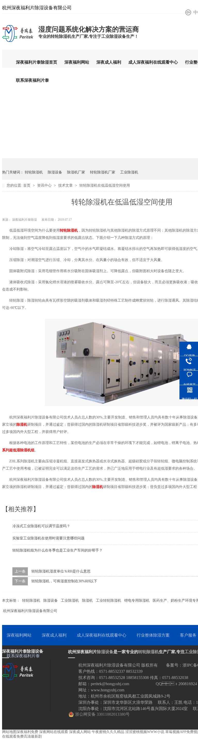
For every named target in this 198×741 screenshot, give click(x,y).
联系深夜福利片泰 (32, 80)
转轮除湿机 (34, 172)
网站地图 (9, 732)
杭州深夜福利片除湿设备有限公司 (30, 611)
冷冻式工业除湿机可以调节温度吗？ (41, 526)
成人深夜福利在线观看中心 (153, 62)
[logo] (17, 41)
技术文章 (66, 185)
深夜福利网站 (76, 62)
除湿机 (21, 424)
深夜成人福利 (108, 62)
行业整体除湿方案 (153, 635)
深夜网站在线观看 (53, 732)
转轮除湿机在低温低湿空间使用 (104, 185)
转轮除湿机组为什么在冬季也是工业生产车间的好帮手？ (57, 550)
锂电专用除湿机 (137, 600)
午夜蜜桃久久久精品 (108, 732)
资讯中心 (45, 185)
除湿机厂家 (76, 172)
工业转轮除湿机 (108, 600)
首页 (27, 185)
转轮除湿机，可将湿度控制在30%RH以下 (64, 581)
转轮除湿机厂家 (102, 172)
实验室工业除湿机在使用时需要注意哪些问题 (48, 538)
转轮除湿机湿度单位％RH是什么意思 (60, 571)
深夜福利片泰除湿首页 (36, 62)
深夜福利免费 (27, 732)
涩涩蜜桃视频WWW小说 (144, 732)
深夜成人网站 (80, 732)
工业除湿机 (129, 172)
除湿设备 (55, 172)
